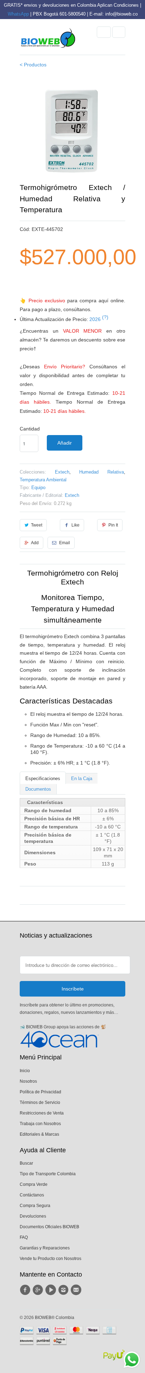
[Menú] (104, 32)
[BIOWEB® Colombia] (48, 39)
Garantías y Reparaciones (45, 1248)
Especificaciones (42, 778)
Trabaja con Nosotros (40, 1123)
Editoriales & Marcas (39, 1134)
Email (64, 542)
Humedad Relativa (101, 472)
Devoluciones (33, 1216)
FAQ (24, 1237)
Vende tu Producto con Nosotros (50, 1258)
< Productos (33, 64)
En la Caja (81, 778)
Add (35, 542)
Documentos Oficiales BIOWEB (49, 1226)
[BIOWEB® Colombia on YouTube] (51, 1290)
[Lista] (118, 32)
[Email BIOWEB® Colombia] (77, 1290)
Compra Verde (34, 1184)
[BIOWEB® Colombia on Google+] (38, 1290)
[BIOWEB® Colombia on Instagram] (64, 1290)
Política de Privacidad (40, 1091)
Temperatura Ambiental (43, 479)
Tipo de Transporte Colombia (48, 1173)
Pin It (113, 525)
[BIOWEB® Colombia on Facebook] (26, 1290)
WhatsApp (18, 14)
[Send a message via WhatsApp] (131, 1359)
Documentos (38, 789)
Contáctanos (32, 1195)
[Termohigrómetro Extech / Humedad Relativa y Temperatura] (72, 129)
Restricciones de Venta (42, 1113)
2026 (98, 319)
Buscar (26, 1163)
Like (75, 525)
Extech (62, 472)
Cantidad (30, 429)
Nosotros (28, 1081)
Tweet (36, 525)
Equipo (38, 487)
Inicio (25, 1070)
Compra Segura (35, 1205)
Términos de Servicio (40, 1102)
